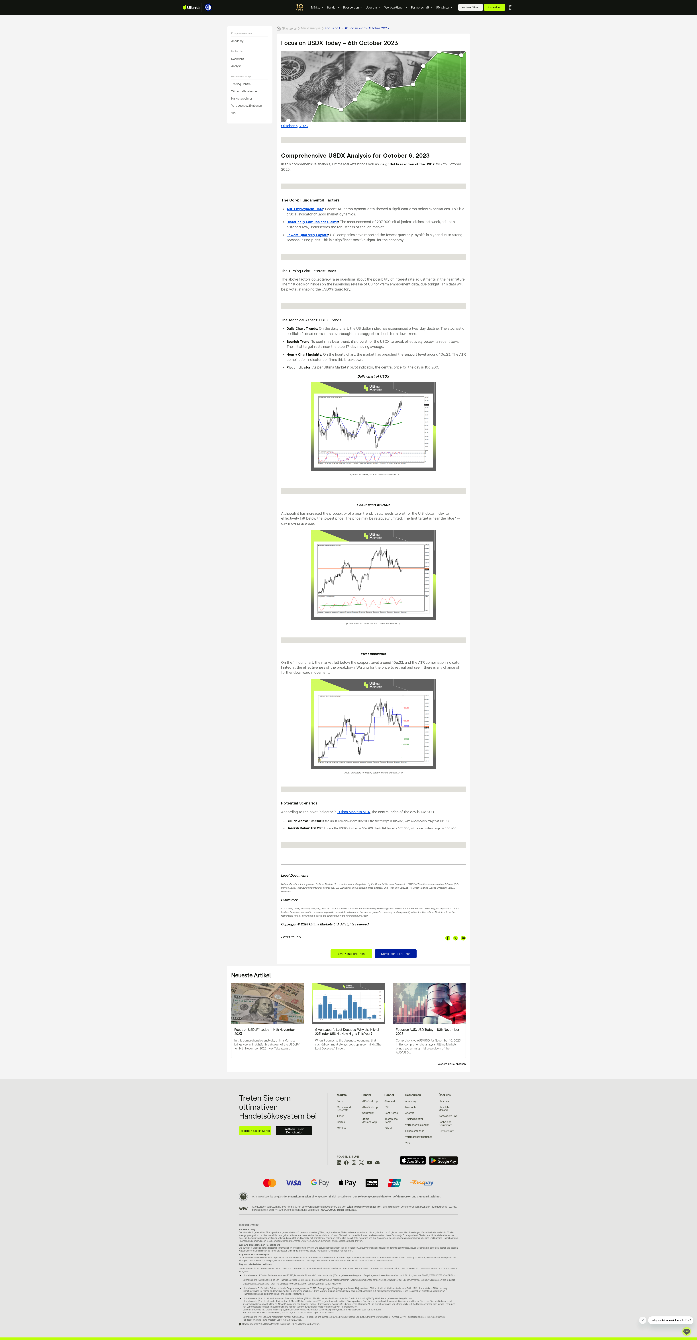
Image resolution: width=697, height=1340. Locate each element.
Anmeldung (494, 7)
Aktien (340, 1116)
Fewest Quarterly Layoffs (307, 235)
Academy (237, 40)
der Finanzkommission (297, 1196)
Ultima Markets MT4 (353, 812)
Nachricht (237, 58)
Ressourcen (351, 7)
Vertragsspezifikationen (246, 105)
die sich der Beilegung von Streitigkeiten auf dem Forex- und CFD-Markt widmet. (392, 1196)
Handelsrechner (241, 98)
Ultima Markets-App (369, 1120)
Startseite (289, 28)
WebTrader (368, 1112)
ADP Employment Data (305, 209)
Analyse (236, 66)
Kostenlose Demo (391, 1120)
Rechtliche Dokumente (445, 1124)
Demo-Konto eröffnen (395, 953)
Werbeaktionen (394, 7)
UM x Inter (442, 7)
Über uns (372, 7)
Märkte (315, 7)
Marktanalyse (311, 28)
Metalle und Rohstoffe (344, 1109)
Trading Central (241, 84)
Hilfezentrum (446, 1131)
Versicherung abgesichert (322, 1206)
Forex (340, 1101)
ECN (387, 1107)
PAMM (388, 1128)
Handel (331, 7)
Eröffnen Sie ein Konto (255, 1130)
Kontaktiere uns (448, 1116)
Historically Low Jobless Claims (312, 222)
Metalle (341, 1128)
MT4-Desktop (370, 1107)
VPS (234, 112)
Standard (389, 1101)
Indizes (341, 1122)
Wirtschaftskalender (244, 91)
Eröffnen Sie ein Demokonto (294, 1130)
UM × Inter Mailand (445, 1109)
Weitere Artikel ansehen (452, 1064)
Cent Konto (391, 1112)
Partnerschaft (420, 7)
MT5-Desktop (370, 1101)
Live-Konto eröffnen (351, 953)
